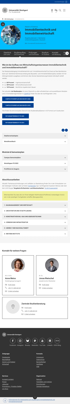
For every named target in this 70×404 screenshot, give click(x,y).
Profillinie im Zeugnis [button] (11, 169)
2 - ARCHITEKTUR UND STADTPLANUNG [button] (17, 211)
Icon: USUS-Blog (57, 340)
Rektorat (39, 379)
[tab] (35, 136)
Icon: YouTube (42, 340)
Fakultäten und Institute (44, 382)
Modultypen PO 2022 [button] (11, 163)
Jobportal (5, 384)
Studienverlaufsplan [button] (11, 136)
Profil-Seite (11, 285)
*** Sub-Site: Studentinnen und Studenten (2, 18)
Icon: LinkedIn (50, 340)
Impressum (40, 357)
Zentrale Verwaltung (42, 386)
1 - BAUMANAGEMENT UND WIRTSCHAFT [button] (18, 205)
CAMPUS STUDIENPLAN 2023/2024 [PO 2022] (17, 99)
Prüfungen (34, 53)
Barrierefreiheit (41, 362)
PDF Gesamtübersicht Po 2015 (14, 122)
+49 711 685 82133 (31, 311)
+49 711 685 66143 (14, 288)
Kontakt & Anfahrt (8, 379)
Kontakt (56, 53)
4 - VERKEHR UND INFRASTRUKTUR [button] (16, 222)
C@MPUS (27, 94)
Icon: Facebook (12, 340)
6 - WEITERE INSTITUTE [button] (12, 234)
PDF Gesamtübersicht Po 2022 (14, 116)
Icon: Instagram (20, 340)
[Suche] (60, 10)
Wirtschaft (5, 364)
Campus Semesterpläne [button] (12, 157)
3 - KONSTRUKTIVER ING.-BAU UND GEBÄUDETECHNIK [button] (22, 216)
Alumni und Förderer (8, 362)
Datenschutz (40, 359)
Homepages (32, 186)
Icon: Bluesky (27, 340)
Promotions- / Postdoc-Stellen (12, 386)
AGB (37, 366)
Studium (45, 53)
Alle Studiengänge (9, 19)
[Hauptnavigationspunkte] (64, 10)
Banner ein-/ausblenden (35, 397)
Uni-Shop (5, 389)
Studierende (6, 357)
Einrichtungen (40, 384)
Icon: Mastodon (35, 340)
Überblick (7, 53)
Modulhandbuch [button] (10, 141)
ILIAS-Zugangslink (51, 188)
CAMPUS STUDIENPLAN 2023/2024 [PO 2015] (17, 105)
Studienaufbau (20, 53)
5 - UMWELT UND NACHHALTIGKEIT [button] (16, 228)
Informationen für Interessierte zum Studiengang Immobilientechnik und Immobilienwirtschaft (32, 400)
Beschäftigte (6, 359)
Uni (59, 1)
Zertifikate (39, 364)
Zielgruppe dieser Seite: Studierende (3, 24)
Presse (4, 382)
